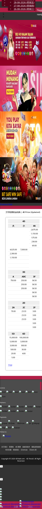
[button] (4, 204)
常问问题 (8, 450)
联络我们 (16, 450)
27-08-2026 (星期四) (24, 5)
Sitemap (24, 450)
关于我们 (4, 447)
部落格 (11, 447)
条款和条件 (26, 447)
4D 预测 (18, 447)
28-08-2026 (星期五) (24, 2)
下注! (10, 365)
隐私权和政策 (36, 447)
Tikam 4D (33, 450)
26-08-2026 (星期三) (24, 9)
